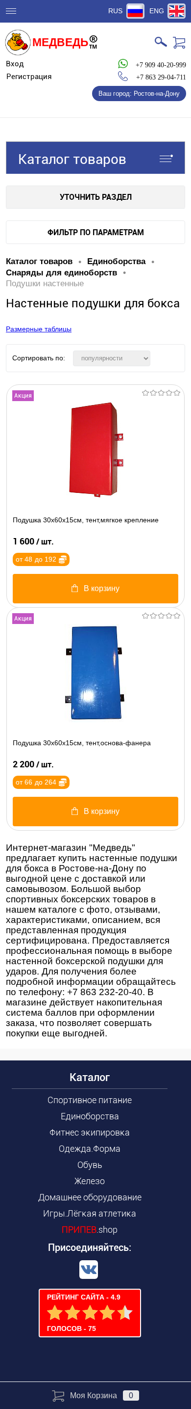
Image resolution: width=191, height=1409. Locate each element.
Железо (89, 1181)
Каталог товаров (72, 159)
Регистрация (29, 76)
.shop (90, 1229)
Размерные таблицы (39, 329)
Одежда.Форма (89, 1148)
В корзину (101, 588)
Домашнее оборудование (90, 1197)
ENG (156, 11)
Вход (15, 63)
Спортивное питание (90, 1100)
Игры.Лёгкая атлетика (89, 1213)
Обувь (89, 1165)
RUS (115, 11)
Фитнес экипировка (89, 1132)
